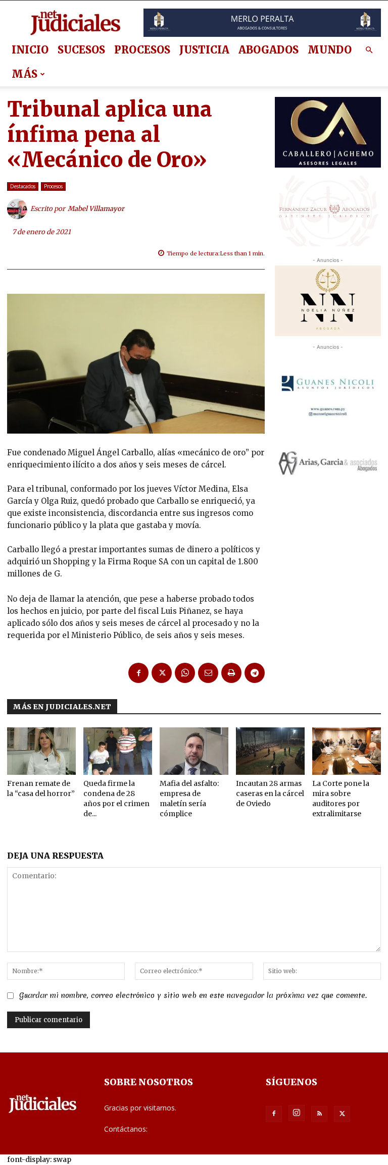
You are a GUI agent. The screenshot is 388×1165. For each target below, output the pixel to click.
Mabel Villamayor (96, 208)
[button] (369, 50)
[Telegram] (255, 673)
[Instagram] (296, 1113)
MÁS (24, 74)
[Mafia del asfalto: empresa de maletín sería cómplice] (194, 751)
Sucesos (81, 49)
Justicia (204, 49)
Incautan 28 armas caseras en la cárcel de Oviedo (270, 793)
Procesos (142, 49)
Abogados (268, 49)
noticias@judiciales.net (186, 1129)
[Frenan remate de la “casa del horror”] (41, 751)
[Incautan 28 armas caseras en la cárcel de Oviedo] (270, 751)
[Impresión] (231, 673)
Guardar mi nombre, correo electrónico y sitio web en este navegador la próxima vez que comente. (193, 995)
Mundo (330, 49)
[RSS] (319, 1114)
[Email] (208, 673)
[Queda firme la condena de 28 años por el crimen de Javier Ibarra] (117, 751)
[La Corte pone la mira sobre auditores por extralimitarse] (346, 751)
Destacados (22, 186)
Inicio (30, 49)
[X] (162, 673)
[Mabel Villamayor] (18, 209)
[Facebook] (138, 673)
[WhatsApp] (185, 673)
